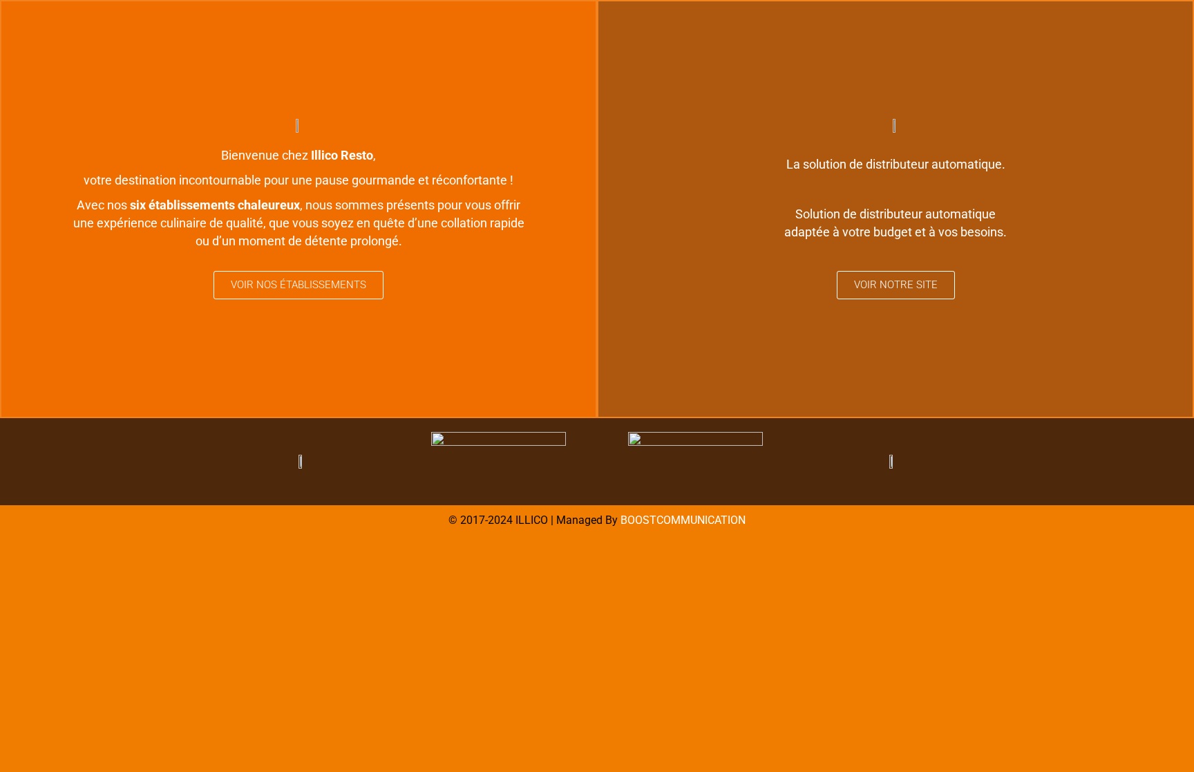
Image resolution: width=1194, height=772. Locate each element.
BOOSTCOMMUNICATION (683, 520)
